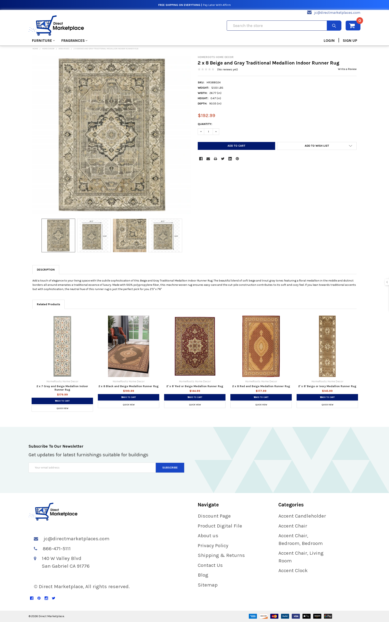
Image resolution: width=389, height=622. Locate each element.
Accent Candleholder (302, 516)
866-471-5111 (57, 548)
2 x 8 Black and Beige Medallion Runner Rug (128, 386)
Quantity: (205, 124)
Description (46, 269)
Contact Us (210, 565)
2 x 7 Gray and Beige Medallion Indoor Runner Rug (62, 388)
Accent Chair (292, 526)
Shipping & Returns (221, 555)
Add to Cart (63, 401)
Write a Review (347, 69)
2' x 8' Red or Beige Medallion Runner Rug (194, 386)
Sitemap (208, 585)
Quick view (62, 408)
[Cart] (353, 26)
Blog (203, 575)
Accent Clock (293, 570)
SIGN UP (350, 40)
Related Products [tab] (48, 304)
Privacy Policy (213, 545)
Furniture (42, 40)
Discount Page (214, 516)
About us (208, 535)
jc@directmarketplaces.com (337, 12)
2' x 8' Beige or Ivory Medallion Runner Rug (327, 386)
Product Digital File (220, 526)
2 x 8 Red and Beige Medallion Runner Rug (261, 386)
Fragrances (73, 40)
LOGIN (329, 40)
